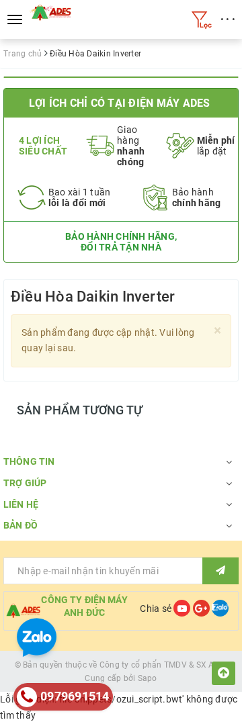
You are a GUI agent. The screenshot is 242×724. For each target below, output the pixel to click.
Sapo (147, 678)
